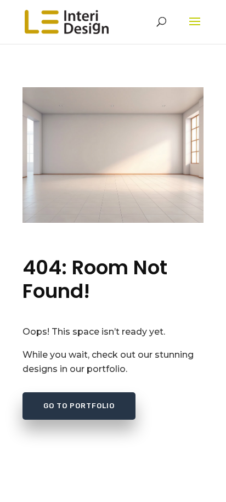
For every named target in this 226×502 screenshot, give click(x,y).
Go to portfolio (79, 406)
